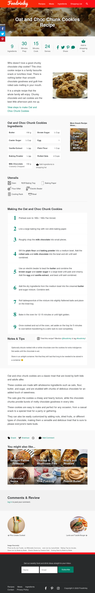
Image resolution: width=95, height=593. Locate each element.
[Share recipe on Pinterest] (68, 47)
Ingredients (62, 3)
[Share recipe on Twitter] (63, 47)
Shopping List (76, 3)
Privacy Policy (23, 589)
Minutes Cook (36, 48)
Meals (51, 3)
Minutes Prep (24, 48)
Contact (11, 589)
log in (10, 502)
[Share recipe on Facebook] (58, 47)
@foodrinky (66, 338)
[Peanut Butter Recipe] (74, 475)
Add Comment (48, 437)
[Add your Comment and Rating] (73, 47)
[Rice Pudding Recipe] (47, 475)
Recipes (41, 3)
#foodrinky (81, 338)
